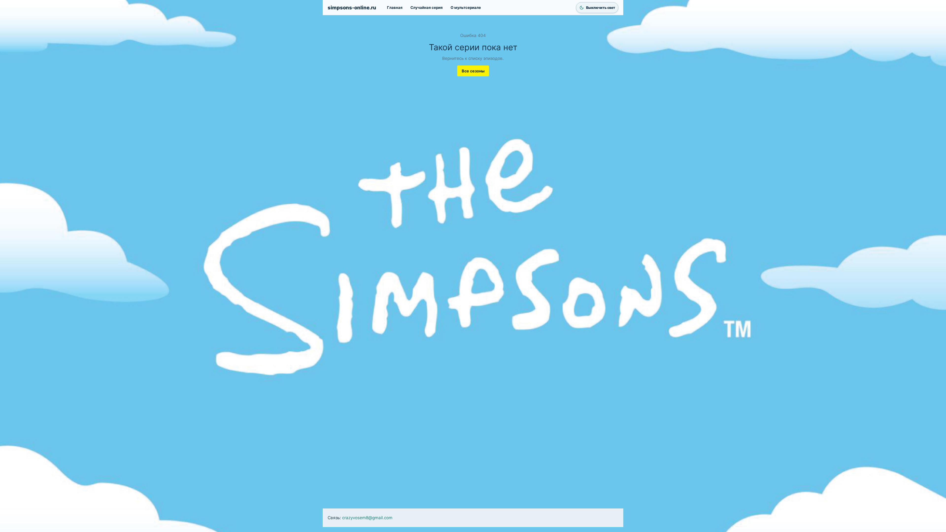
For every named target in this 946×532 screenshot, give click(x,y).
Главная (395, 7)
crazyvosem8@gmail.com (367, 517)
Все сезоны (473, 70)
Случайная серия (426, 7)
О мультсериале (466, 7)
